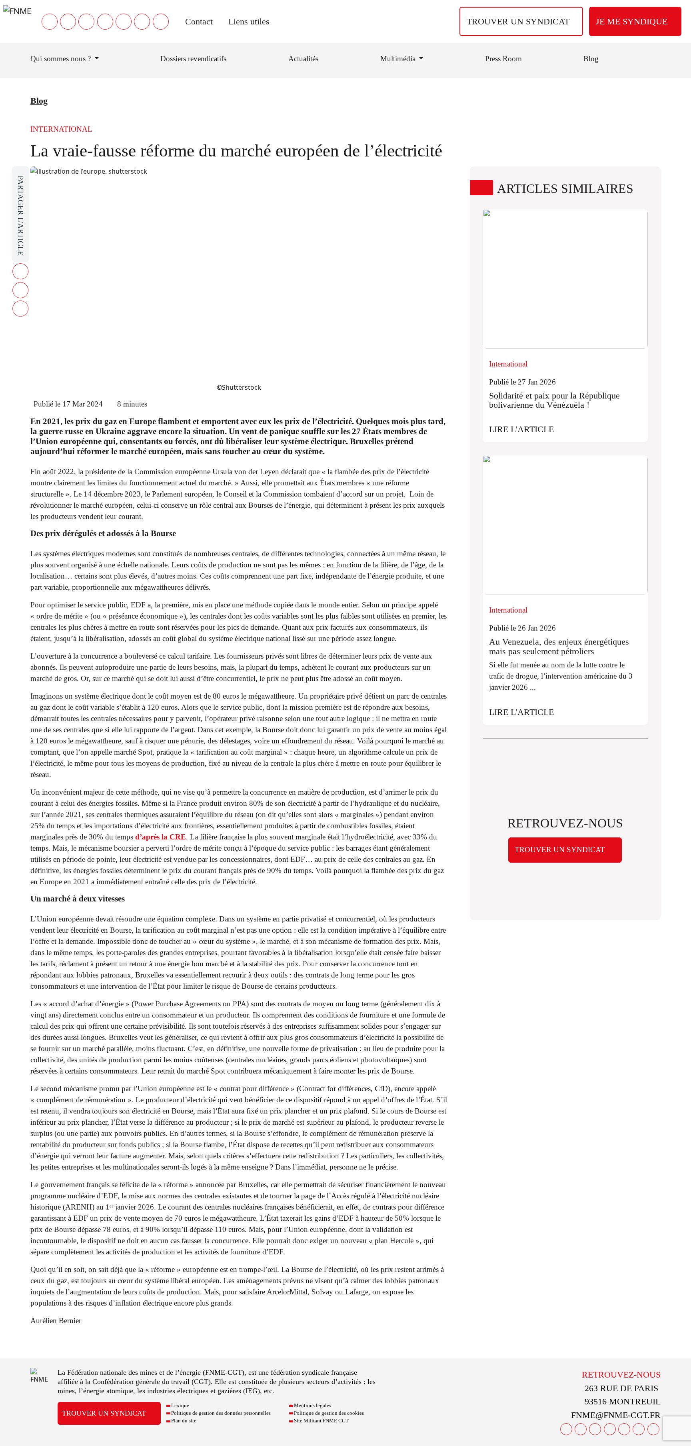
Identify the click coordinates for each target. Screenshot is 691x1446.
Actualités (303, 58)
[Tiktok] (161, 22)
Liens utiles (249, 21)
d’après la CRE (160, 837)
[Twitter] (68, 22)
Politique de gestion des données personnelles (221, 1413)
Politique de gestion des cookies (329, 1413)
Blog (591, 58)
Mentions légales (312, 1405)
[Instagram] (105, 22)
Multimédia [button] (398, 58)
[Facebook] (50, 22)
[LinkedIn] (124, 22)
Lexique (180, 1405)
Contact (199, 21)
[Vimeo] (142, 22)
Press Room (503, 58)
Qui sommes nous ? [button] (61, 58)
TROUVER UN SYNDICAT (518, 21)
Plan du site (183, 1421)
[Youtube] (86, 22)
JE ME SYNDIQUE (631, 21)
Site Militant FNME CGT (321, 1421)
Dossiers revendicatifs (193, 58)
